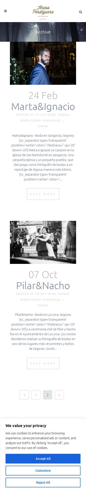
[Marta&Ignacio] (43, 63)
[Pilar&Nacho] (43, 242)
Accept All (43, 458)
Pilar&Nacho (43, 285)
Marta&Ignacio (43, 106)
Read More (43, 194)
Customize (43, 470)
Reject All (43, 482)
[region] (43, 455)
